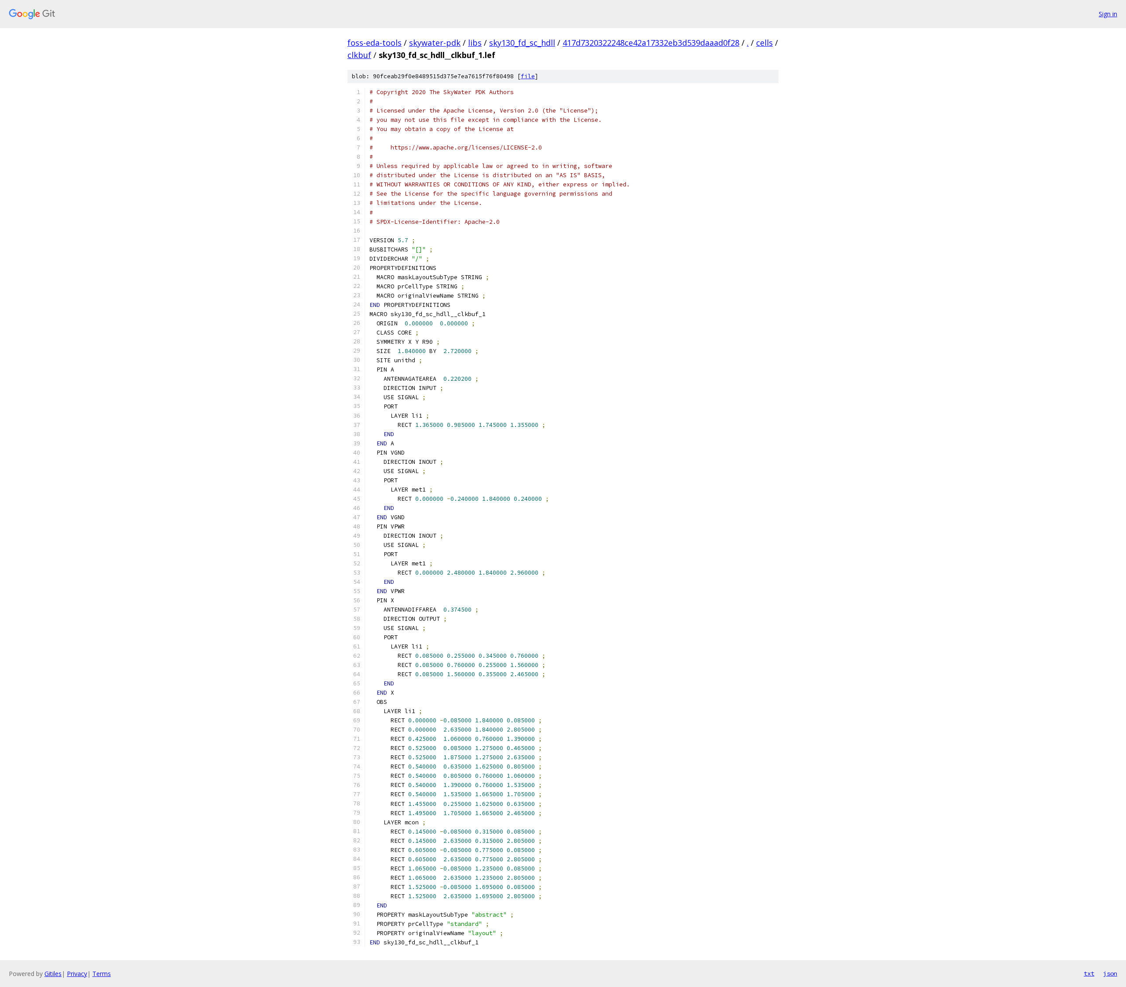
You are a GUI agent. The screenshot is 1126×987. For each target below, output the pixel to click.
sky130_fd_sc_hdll (522, 42)
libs (475, 42)
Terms (101, 973)
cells (764, 42)
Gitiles (53, 973)
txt (1089, 973)
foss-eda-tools (374, 42)
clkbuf (359, 55)
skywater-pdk (435, 42)
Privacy (77, 973)
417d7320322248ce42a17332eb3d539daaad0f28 (651, 42)
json (1110, 973)
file (528, 76)
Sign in (1108, 14)
